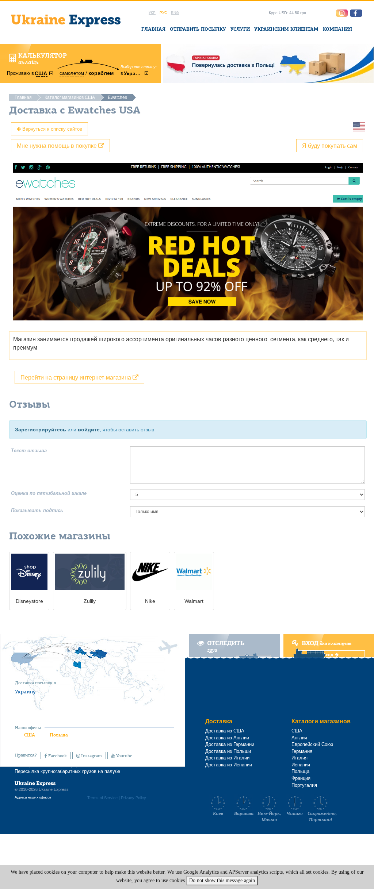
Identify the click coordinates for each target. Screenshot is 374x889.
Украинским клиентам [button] (286, 29)
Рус (163, 13)
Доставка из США (224, 731)
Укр (152, 13)
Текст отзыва (29, 450)
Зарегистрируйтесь (40, 429)
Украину (25, 691)
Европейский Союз (312, 744)
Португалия (304, 785)
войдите (89, 429)
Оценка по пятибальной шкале (49, 493)
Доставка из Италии (227, 758)
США (29, 735)
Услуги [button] (240, 29)
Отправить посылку (198, 29)
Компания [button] (337, 29)
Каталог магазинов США (70, 97)
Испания (300, 764)
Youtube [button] (123, 756)
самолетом (72, 73)
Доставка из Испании (228, 764)
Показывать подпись (37, 510)
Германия (301, 751)
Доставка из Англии (227, 737)
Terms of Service (102, 798)
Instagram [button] (91, 756)
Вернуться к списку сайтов (51, 128)
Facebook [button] (57, 756)
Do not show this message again (222, 880)
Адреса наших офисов (33, 797)
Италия (299, 758)
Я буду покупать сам (329, 145)
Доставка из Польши (228, 751)
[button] (356, 13)
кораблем (101, 73)
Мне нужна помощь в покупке (57, 145)
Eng (175, 13)
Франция (300, 778)
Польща (300, 771)
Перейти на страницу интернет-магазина (76, 377)
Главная (153, 29)
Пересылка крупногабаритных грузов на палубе (67, 771)
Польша (59, 735)
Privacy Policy (133, 798)
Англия (299, 737)
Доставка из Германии (229, 744)
